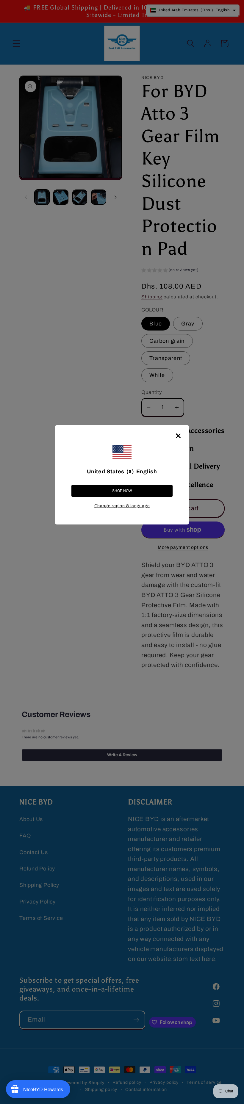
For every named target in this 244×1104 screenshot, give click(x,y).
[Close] (178, 436)
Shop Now (122, 491)
